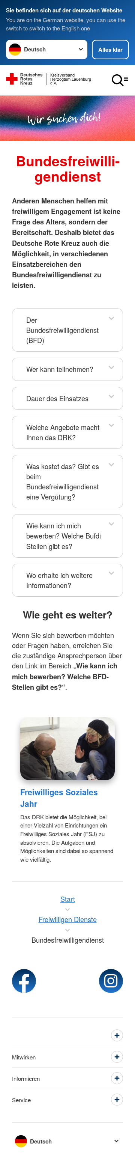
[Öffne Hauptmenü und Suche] (120, 80)
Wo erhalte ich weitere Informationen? (59, 580)
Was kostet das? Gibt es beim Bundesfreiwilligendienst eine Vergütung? (62, 481)
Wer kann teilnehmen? (59, 369)
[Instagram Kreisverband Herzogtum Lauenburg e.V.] (111, 981)
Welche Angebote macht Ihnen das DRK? (62, 432)
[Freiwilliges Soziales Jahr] (67, 748)
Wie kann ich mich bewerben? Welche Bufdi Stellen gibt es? (63, 536)
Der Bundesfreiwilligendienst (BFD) (62, 330)
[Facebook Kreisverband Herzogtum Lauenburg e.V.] (24, 981)
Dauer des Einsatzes (57, 398)
